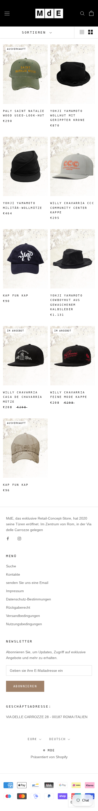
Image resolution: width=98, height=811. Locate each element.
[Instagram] (19, 538)
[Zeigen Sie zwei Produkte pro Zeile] (90, 32)
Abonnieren (25, 686)
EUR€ (32, 739)
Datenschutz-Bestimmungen (28, 599)
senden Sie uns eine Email (27, 583)
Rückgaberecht (18, 607)
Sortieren (35, 32)
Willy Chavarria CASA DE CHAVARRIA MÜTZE (22, 397)
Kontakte (13, 574)
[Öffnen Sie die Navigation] (7, 13)
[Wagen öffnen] (91, 13)
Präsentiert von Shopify (49, 757)
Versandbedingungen (23, 616)
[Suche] (82, 13)
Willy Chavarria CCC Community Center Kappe (72, 208)
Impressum (15, 591)
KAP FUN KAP (15, 295)
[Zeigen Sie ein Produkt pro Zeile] (82, 32)
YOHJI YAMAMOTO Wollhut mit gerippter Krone (67, 115)
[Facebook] (8, 538)
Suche (11, 566)
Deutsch (57, 739)
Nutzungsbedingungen (24, 624)
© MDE (49, 750)
